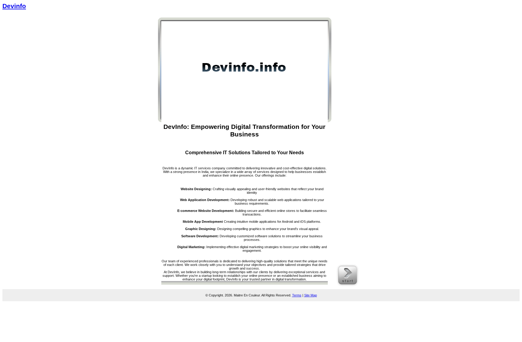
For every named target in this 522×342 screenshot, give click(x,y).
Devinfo (14, 6)
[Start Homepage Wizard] (347, 285)
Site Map (310, 295)
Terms (296, 295)
